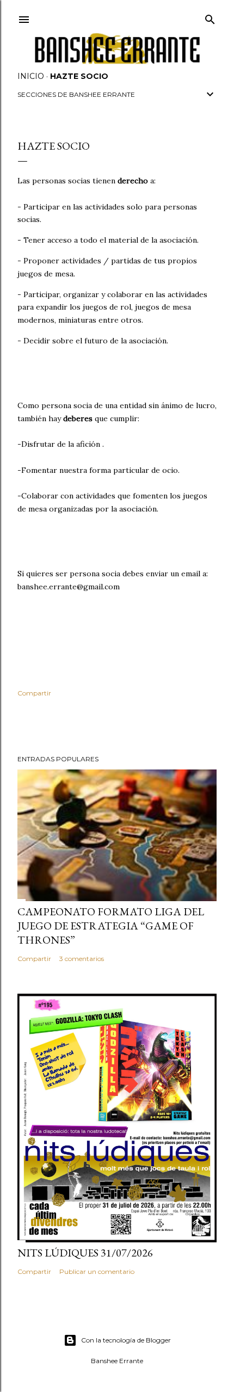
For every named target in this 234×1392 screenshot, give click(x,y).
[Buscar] (210, 17)
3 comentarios (81, 958)
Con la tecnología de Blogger (126, 1340)
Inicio (30, 76)
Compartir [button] (34, 693)
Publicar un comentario (96, 1271)
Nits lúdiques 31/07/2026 (85, 1253)
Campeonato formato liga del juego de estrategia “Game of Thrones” (110, 925)
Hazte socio (79, 76)
